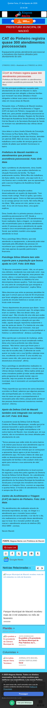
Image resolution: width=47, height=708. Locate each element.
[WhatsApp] (12, 702)
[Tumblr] (38, 554)
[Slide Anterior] (38, 568)
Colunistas (10, 652)
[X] (18, 554)
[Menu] (4, 14)
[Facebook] (12, 554)
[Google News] (11, 559)
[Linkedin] (25, 554)
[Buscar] (44, 14)
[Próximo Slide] (42, 568)
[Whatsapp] (6, 554)
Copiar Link (11, 547)
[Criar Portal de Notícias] (40, 703)
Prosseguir (23, 694)
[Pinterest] (31, 554)
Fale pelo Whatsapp (24, 703)
